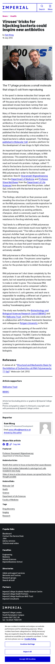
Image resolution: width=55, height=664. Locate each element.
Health (13, 16)
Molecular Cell (8, 486)
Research (6, 516)
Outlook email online (11, 543)
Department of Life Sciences (14, 496)
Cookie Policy (30, 639)
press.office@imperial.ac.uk (20, 430)
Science (6, 493)
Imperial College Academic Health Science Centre (22, 591)
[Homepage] (20, 7)
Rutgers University (29, 323)
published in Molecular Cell (15, 142)
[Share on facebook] (4, 444)
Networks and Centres (12, 575)
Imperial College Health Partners (15, 594)
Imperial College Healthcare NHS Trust (18, 596)
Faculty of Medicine (10, 500)
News (5, 16)
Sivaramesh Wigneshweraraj (34, 176)
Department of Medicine (22, 179)
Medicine (6, 557)
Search (42, 9)
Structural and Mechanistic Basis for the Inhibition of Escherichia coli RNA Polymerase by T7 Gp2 (27, 368)
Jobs (5, 538)
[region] (27, 643)
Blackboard (7, 533)
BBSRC (6, 392)
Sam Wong (9, 35)
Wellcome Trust (13, 317)
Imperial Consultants (11, 599)
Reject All (27, 652)
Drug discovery (9, 509)
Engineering (7, 554)
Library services (9, 541)
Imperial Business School (12, 562)
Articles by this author (13, 433)
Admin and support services (14, 573)
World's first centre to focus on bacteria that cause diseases (27, 465)
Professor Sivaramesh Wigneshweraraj (18, 453)
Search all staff (9, 580)
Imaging (6, 512)
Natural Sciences (9, 559)
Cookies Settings (27, 644)
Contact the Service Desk (13, 536)
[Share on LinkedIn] (7, 444)
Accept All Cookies (27, 659)
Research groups (9, 578)
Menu (50, 9)
